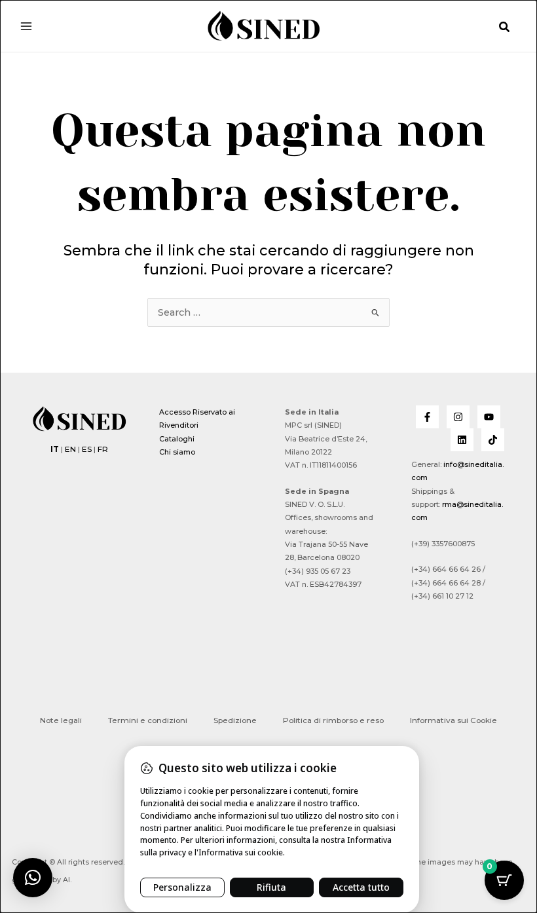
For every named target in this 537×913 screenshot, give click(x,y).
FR (103, 449)
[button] (505, 27)
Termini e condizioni (147, 720)
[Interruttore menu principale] (26, 25)
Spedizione (235, 720)
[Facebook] (427, 416)
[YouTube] (488, 416)
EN (70, 449)
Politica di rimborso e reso (333, 720)
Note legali (61, 720)
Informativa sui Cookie (453, 720)
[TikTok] (492, 439)
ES (87, 449)
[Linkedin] (462, 439)
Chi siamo (177, 451)
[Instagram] (458, 416)
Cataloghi (176, 438)
